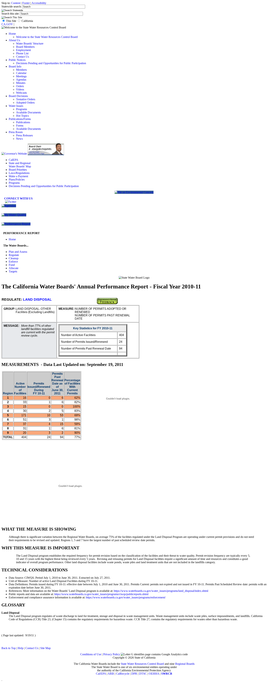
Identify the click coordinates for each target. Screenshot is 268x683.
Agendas (21, 79)
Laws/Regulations (19, 172)
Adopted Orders (25, 102)
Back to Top (8, 648)
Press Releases (24, 135)
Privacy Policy (111, 654)
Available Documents (28, 112)
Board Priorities (18, 169)
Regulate (14, 255)
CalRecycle (122, 673)
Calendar (21, 73)
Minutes (20, 82)
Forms (19, 125)
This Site (11, 20)
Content (15, 3)
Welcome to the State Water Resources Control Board (47, 36)
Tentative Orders (25, 99)
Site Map (45, 648)
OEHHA (154, 673)
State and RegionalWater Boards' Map (20, 165)
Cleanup (13, 258)
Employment (23, 50)
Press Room (16, 132)
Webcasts (21, 92)
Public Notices (17, 59)
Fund (12, 264)
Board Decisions (18, 96)
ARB (111, 673)
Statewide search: (11, 6)
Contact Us (22, 56)
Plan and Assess (18, 251)
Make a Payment (18, 176)
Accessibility (39, 3)
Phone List (22, 53)
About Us (14, 40)
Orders (20, 86)
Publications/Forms (20, 119)
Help (20, 648)
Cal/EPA (101, 673)
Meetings (21, 76)
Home (12, 33)
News (19, 138)
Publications (23, 122)
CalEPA (13, 159)
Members (21, 69)
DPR (134, 673)
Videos (20, 89)
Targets (13, 271)
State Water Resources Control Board (142, 663)
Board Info (15, 66)
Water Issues (16, 105)
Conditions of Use (90, 654)
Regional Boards (185, 663)
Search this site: (10, 13)
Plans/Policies (17, 179)
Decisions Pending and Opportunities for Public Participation (51, 63)
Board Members (25, 46)
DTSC (143, 673)
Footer (26, 3)
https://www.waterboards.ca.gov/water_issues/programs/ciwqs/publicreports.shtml (101, 594)
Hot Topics (22, 115)
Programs (21, 109)
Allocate (13, 268)
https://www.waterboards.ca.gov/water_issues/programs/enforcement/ (126, 597)
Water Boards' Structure (29, 43)
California (27, 20)
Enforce (13, 261)
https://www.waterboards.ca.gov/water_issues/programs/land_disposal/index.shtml (161, 590)
